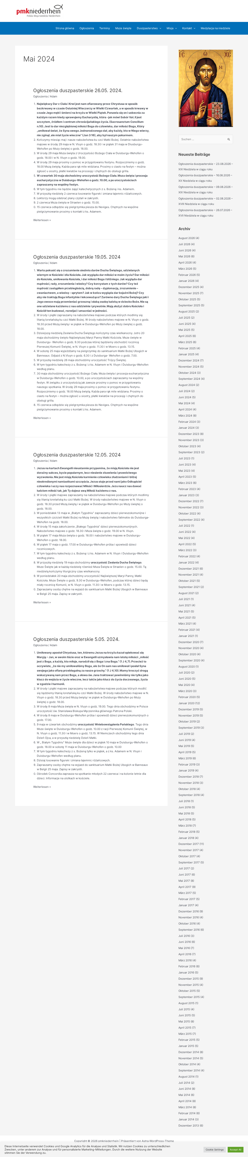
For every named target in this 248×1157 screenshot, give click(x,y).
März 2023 (185, 483)
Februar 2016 (186, 966)
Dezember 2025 (188, 287)
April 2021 (184, 617)
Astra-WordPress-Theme (158, 1141)
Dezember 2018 (188, 776)
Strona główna (65, 28)
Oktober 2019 (187, 721)
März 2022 (185, 550)
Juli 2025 (184, 317)
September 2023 (189, 452)
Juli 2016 (184, 936)
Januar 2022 (186, 562)
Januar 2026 (186, 281)
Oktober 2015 (187, 991)
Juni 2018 (184, 807)
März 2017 (185, 893)
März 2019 (185, 758)
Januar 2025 (186, 354)
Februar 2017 (186, 899)
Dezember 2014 (188, 1052)
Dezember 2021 (188, 568)
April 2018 (184, 819)
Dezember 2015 (188, 978)
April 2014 (185, 1101)
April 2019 (184, 752)
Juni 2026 (184, 250)
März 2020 (185, 691)
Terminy (104, 28)
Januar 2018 (186, 838)
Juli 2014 (184, 1082)
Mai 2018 (184, 813)
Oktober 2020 (187, 654)
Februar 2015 (186, 1039)
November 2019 (188, 715)
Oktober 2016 (187, 923)
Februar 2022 (187, 556)
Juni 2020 (184, 678)
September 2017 (189, 862)
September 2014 (189, 1070)
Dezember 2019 (188, 709)
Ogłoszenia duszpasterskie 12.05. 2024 (77, 455)
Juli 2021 (184, 599)
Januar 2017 (186, 905)
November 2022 (188, 507)
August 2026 (186, 238)
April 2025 (185, 336)
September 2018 (189, 795)
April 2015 (184, 1027)
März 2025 (185, 342)
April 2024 (185, 409)
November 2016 (188, 917)
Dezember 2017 (188, 844)
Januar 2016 (186, 972)
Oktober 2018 (187, 789)
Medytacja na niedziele (215, 28)
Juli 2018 (184, 801)
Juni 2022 (184, 532)
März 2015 (185, 1033)
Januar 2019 (186, 770)
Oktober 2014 (187, 1064)
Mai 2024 (184, 403)
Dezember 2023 (188, 434)
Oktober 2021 (187, 580)
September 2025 (189, 305)
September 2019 (189, 727)
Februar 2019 (186, 764)
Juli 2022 (184, 525)
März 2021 (185, 623)
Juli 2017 (184, 868)
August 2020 (186, 666)
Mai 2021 (184, 611)
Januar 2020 (186, 703)
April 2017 (184, 887)
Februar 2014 (187, 1113)
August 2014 (186, 1076)
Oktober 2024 (187, 372)
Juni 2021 (184, 605)
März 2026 (185, 268)
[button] (159, 28)
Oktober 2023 (187, 446)
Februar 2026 (187, 275)
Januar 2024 (186, 427)
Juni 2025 (184, 324)
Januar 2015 (186, 1046)
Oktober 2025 (187, 299)
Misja (170, 28)
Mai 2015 (184, 1021)
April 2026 (185, 262)
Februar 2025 (187, 348)
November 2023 (188, 440)
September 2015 (189, 997)
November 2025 (188, 293)
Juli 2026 (184, 244)
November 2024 (188, 366)
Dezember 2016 (188, 911)
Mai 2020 (184, 685)
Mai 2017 (184, 880)
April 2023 (185, 476)
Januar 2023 (186, 495)
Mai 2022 (184, 538)
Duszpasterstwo (147, 28)
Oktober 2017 (187, 856)
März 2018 (185, 825)
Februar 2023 (187, 489)
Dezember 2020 (188, 642)
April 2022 (185, 544)
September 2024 (189, 378)
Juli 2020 (184, 672)
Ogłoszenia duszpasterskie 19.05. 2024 (77, 257)
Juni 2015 (184, 1015)
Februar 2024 (187, 421)
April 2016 (184, 954)
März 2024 (185, 415)
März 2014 (185, 1107)
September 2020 (189, 660)
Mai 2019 (184, 746)
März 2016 (185, 960)
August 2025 (186, 311)
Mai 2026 (184, 256)
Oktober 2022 (187, 513)
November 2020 (188, 648)
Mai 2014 (184, 1095)
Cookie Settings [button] (215, 1149)
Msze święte (123, 28)
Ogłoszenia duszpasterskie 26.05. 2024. (77, 90)
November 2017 (188, 850)
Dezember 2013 (188, 1125)
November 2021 (188, 574)
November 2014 (188, 1058)
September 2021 (189, 587)
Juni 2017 (184, 874)
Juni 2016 (184, 942)
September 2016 (189, 929)
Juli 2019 (184, 734)
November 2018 (188, 783)
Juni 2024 (184, 397)
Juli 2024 (184, 391)
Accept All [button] (235, 1149)
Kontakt (187, 28)
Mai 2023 (184, 470)
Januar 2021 (186, 636)
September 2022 (189, 519)
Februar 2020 (187, 697)
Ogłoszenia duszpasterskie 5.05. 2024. (76, 639)
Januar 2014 (186, 1119)
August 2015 (186, 1003)
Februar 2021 (186, 629)
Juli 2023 (184, 458)
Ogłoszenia (87, 28)
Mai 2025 (184, 330)
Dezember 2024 (188, 360)
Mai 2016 (184, 948)
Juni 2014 (184, 1088)
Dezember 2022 (188, 501)
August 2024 (186, 385)
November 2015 (188, 985)
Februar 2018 (186, 831)
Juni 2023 (184, 464)
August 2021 (186, 593)
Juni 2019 (184, 740)
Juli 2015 (184, 1009)
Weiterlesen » (42, 220)
